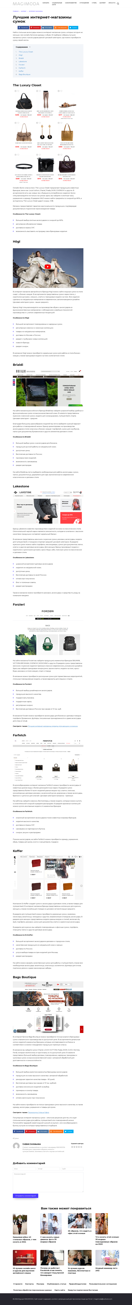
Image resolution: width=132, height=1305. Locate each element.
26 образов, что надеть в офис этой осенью (79, 1232)
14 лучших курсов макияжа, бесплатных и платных (79, 1270)
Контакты (29, 1284)
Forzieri (21, 65)
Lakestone (23, 61)
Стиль (94, 3)
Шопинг (103, 3)
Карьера (46, 3)
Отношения (84, 3)
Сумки (16, 1138)
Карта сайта (60, 1290)
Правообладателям (77, 1284)
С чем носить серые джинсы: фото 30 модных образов (49, 1239)
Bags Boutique (24, 74)
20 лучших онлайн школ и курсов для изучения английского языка (24, 1270)
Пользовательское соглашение (103, 1284)
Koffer (21, 71)
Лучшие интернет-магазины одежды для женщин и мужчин (53, 726)
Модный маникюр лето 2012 (106, 1269)
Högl (21, 55)
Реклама (40, 1284)
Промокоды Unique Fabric (38, 1112)
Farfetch (22, 68)
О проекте (17, 1284)
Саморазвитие (71, 3)
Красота (112, 3)
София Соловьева (32, 1144)
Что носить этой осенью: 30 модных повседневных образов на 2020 (107, 1240)
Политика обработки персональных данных (32, 1290)
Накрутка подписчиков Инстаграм (83, 1290)
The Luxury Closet (26, 52)
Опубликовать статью (56, 1284)
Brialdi (21, 58)
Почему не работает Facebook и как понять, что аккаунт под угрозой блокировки (52, 1271)
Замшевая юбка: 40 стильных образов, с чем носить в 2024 (24, 1239)
